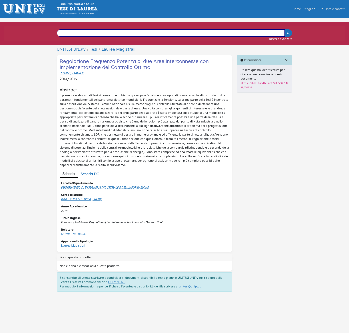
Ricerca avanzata (280, 39)
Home (296, 9)
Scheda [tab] (69, 173)
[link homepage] (25, 8)
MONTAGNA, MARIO (73, 234)
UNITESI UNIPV (71, 49)
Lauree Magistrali (118, 49)
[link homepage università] (76, 8)
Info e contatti (335, 9)
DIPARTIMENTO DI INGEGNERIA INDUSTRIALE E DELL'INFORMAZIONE (105, 187)
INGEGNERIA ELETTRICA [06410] (81, 199)
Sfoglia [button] (308, 9)
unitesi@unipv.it (190, 286)
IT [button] (319, 9)
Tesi (93, 49)
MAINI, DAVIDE (72, 73)
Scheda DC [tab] (90, 173)
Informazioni (252, 60)
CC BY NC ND (116, 282)
